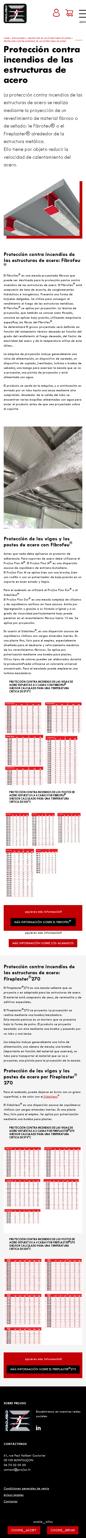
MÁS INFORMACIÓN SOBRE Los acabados (43, 943)
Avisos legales (14, 1495)
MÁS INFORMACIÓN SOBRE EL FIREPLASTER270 (43, 1369)
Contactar (11, 1501)
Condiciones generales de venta (26, 1488)
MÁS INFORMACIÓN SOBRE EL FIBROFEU (42, 922)
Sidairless (51, 1097)
